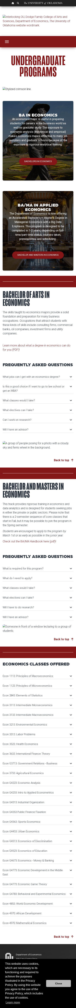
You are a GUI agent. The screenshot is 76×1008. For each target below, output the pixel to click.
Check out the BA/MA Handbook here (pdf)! (29, 541)
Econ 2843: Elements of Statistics (37, 695)
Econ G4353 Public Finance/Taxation (37, 812)
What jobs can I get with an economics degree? (37, 377)
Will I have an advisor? (37, 429)
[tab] (38, 375)
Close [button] (58, 983)
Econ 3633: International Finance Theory (37, 754)
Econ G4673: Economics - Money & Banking (37, 860)
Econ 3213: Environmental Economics (37, 724)
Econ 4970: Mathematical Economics (37, 923)
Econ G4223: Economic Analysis (37, 783)
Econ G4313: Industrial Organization (37, 802)
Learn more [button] (13, 1002)
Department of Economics (29, 954)
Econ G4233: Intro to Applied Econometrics (37, 792)
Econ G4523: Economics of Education (37, 851)
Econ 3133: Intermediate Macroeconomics (37, 715)
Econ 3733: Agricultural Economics (37, 773)
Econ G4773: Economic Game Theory (37, 884)
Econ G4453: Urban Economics (37, 831)
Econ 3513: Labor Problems (37, 734)
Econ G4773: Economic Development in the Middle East (37, 872)
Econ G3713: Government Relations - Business (37, 763)
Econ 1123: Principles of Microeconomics (37, 686)
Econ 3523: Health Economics (37, 744)
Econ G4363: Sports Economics (37, 822)
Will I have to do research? (37, 607)
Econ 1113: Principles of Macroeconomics (37, 676)
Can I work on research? (37, 420)
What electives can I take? (37, 410)
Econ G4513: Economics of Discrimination (37, 841)
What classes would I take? (37, 400)
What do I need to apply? (37, 578)
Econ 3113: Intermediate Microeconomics (37, 705)
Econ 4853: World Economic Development (37, 904)
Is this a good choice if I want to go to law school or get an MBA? (37, 388)
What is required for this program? (37, 568)
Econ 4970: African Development (37, 913)
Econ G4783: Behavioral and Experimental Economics (37, 894)
